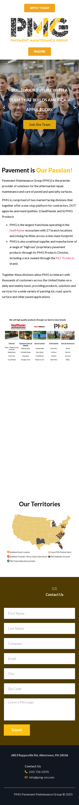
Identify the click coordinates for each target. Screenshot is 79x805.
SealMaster (17, 230)
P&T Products (65, 258)
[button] (32, 152)
